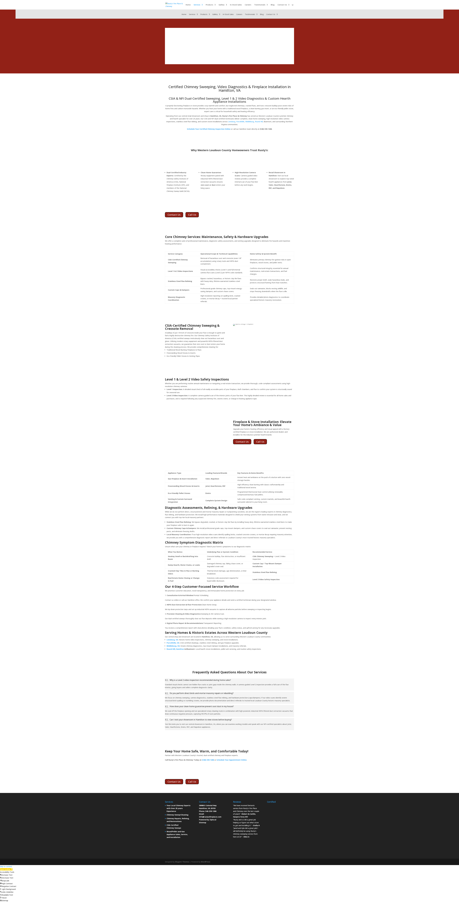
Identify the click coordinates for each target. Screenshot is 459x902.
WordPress (205, 862)
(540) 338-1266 (208, 760)
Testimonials (259, 5)
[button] (6, 869)
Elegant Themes (182, 862)
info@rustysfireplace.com (210, 817)
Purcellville (240, 121)
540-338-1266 (210, 811)
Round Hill (259, 121)
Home (188, 5)
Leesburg (231, 121)
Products (209, 5)
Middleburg (249, 121)
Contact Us (282, 5)
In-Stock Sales (236, 5)
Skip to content (6, 866)
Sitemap (202, 822)
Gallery (221, 5)
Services (197, 5)
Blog (272, 5)
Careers (248, 5)
